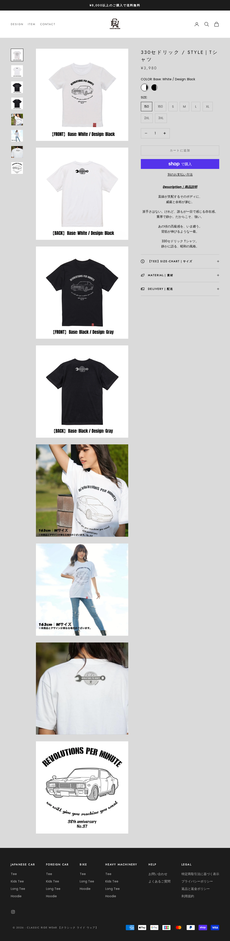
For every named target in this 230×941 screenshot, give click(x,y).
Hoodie (16, 896)
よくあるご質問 (159, 881)
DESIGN (17, 24)
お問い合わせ (157, 874)
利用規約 (187, 896)
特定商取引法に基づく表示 (200, 874)
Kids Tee (17, 881)
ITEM (32, 24)
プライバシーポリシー (197, 881)
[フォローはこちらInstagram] (13, 912)
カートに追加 (180, 150)
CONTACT (47, 24)
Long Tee (18, 888)
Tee (14, 874)
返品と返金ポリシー (195, 888)
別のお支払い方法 (180, 174)
